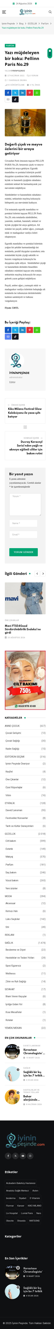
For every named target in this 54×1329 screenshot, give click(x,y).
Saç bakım (11, 872)
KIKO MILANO (34, 1205)
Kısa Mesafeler (14, 1012)
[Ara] (50, 11)
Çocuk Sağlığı (13, 740)
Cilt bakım (11, 840)
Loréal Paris (27, 1213)
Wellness (10, 973)
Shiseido (21, 1220)
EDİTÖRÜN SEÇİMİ (14, 756)
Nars (38, 1213)
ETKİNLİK (10, 803)
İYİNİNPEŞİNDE (18, 71)
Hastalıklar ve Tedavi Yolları (20, 957)
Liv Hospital (12, 1213)
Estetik (9, 848)
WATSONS (34, 1220)
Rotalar (9, 1020)
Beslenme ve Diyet (16, 949)
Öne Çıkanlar (12, 620)
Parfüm (9, 864)
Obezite (10, 1220)
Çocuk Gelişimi (13, 733)
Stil (7, 927)
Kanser (20, 1205)
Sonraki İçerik (31, 438)
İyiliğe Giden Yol (14, 1004)
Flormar (10, 1205)
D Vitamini (35, 1198)
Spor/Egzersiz (13, 965)
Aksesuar (10, 903)
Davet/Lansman (14, 810)
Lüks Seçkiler (13, 919)
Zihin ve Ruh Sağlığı (16, 981)
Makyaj (9, 856)
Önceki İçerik (18, 405)
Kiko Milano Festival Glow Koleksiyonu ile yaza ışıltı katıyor (25, 413)
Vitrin (8, 795)
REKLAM (9, 934)
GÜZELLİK (10, 833)
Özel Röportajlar (14, 787)
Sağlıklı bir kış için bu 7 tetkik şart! (32, 1075)
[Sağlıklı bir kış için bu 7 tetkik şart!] (12, 1073)
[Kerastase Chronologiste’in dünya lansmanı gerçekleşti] (12, 1051)
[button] (37, 573)
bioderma (10, 1198)
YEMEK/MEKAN (13, 1028)
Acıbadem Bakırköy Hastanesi (20, 1183)
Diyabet (22, 1198)
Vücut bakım (12, 880)
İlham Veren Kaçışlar (16, 996)
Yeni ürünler (12, 888)
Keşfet (9, 771)
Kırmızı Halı (12, 911)
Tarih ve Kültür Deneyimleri (19, 826)
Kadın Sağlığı (12, 748)
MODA (8, 896)
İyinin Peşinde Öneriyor (18, 763)
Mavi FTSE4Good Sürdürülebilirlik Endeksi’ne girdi (23, 629)
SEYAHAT (10, 989)
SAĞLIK (9, 942)
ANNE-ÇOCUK (12, 725)
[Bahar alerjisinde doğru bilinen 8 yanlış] (12, 1096)
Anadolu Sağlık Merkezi (17, 1190)
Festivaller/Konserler (17, 818)
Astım (35, 1190)
